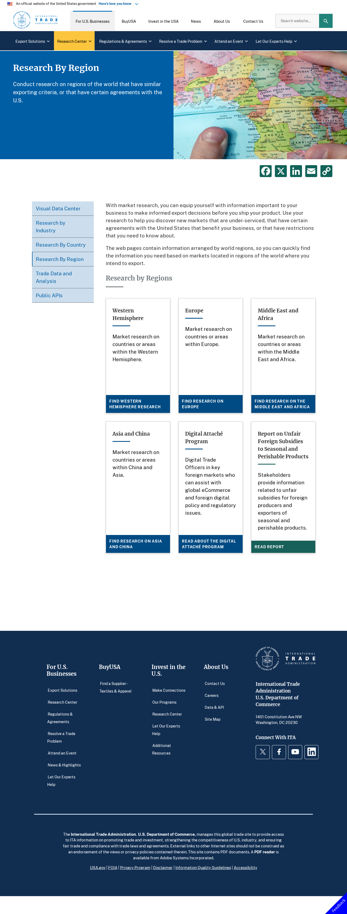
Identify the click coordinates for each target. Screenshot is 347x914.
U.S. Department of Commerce (166, 834)
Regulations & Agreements (60, 718)
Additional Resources (161, 749)
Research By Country (61, 244)
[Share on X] (280, 171)
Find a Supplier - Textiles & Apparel (115, 687)
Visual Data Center (58, 208)
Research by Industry (50, 226)
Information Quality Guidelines (203, 867)
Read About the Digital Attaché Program (209, 544)
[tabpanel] (173, 105)
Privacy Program (135, 867)
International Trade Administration (103, 834)
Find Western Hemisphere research (135, 404)
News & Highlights (64, 765)
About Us (216, 667)
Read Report (269, 546)
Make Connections (168, 690)
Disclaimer (163, 867)
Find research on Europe (202, 404)
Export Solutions (62, 690)
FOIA (112, 867)
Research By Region (60, 259)
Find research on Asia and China (135, 544)
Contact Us (215, 683)
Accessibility (245, 867)
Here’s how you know (116, 4)
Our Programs (164, 702)
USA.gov (97, 867)
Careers (212, 695)
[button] (92, 21)
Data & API (214, 707)
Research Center (62, 702)
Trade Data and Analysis (54, 277)
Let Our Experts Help (61, 781)
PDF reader (264, 851)
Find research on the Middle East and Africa (282, 404)
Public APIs (49, 295)
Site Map (212, 719)
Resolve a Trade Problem (61, 737)
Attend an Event (62, 753)
